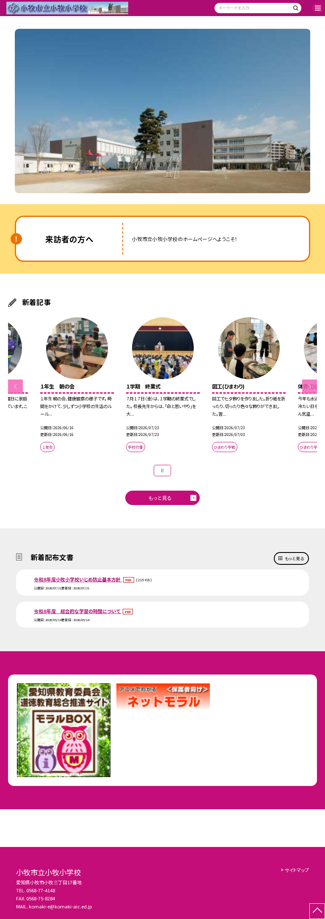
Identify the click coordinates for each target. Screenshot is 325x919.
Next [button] (309, 386)
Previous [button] (15, 386)
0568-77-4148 (40, 890)
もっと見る (160, 497)
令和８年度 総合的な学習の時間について (77, 611)
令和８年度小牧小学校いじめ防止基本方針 (78, 579)
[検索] (294, 9)
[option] (163, 111)
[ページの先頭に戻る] (317, 911)
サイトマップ (297, 869)
